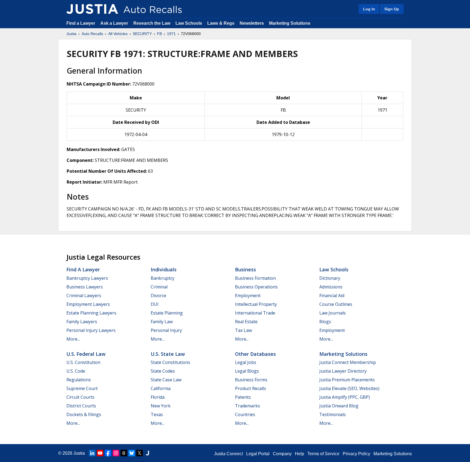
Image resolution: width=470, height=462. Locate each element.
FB (159, 34)
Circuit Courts (80, 397)
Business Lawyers (84, 287)
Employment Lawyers (88, 304)
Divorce (158, 295)
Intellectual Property (256, 304)
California (161, 388)
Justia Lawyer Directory (343, 371)
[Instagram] (116, 453)
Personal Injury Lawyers (91, 330)
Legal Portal (258, 453)
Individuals (164, 269)
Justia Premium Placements (347, 380)
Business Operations (256, 287)
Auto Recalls (92, 34)
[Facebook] (108, 453)
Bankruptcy (162, 278)
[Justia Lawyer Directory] (147, 453)
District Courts (81, 406)
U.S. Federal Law (86, 354)
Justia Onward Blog (338, 406)
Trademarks (247, 406)
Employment (248, 295)
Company (282, 453)
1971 (171, 34)
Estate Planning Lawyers (91, 313)
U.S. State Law (168, 354)
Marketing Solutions (289, 23)
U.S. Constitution (83, 362)
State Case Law (166, 380)
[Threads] (123, 453)
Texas (157, 414)
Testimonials (332, 414)
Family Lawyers (81, 322)
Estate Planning (167, 313)
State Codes (163, 371)
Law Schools (188, 23)
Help (299, 453)
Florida (158, 397)
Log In (369, 9)
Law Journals (332, 313)
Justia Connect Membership (347, 362)
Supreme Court (82, 388)
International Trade (255, 313)
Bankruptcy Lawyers (87, 278)
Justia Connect (228, 453)
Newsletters (252, 23)
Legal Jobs (245, 362)
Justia (71, 34)
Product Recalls (250, 388)
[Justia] (92, 9)
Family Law (162, 322)
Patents (243, 397)
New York (161, 406)
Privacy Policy (356, 453)
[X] (139, 453)
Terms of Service (323, 453)
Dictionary (329, 278)
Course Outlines (335, 304)
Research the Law (151, 23)
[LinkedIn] (92, 453)
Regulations (78, 380)
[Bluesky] (131, 453)
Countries (245, 414)
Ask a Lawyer (114, 23)
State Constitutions (170, 362)
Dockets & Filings (83, 414)
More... (73, 339)
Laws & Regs (220, 23)
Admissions (330, 287)
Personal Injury (166, 330)
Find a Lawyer (80, 23)
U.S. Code (75, 371)
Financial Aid (331, 295)
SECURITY (142, 34)
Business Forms (251, 380)
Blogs (325, 322)
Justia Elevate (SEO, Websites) (349, 388)
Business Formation (255, 278)
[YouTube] (100, 453)
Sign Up (391, 9)
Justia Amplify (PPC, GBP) (344, 397)
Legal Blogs (247, 371)
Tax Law (243, 330)
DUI (155, 304)
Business (245, 269)
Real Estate (246, 322)
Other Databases (255, 354)
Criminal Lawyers (83, 295)
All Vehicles (118, 34)
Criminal (159, 287)
